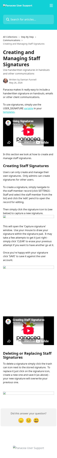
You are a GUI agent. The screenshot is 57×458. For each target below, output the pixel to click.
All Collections (10, 36)
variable (28, 108)
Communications (11, 40)
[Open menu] (51, 5)
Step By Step (27, 36)
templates (9, 112)
